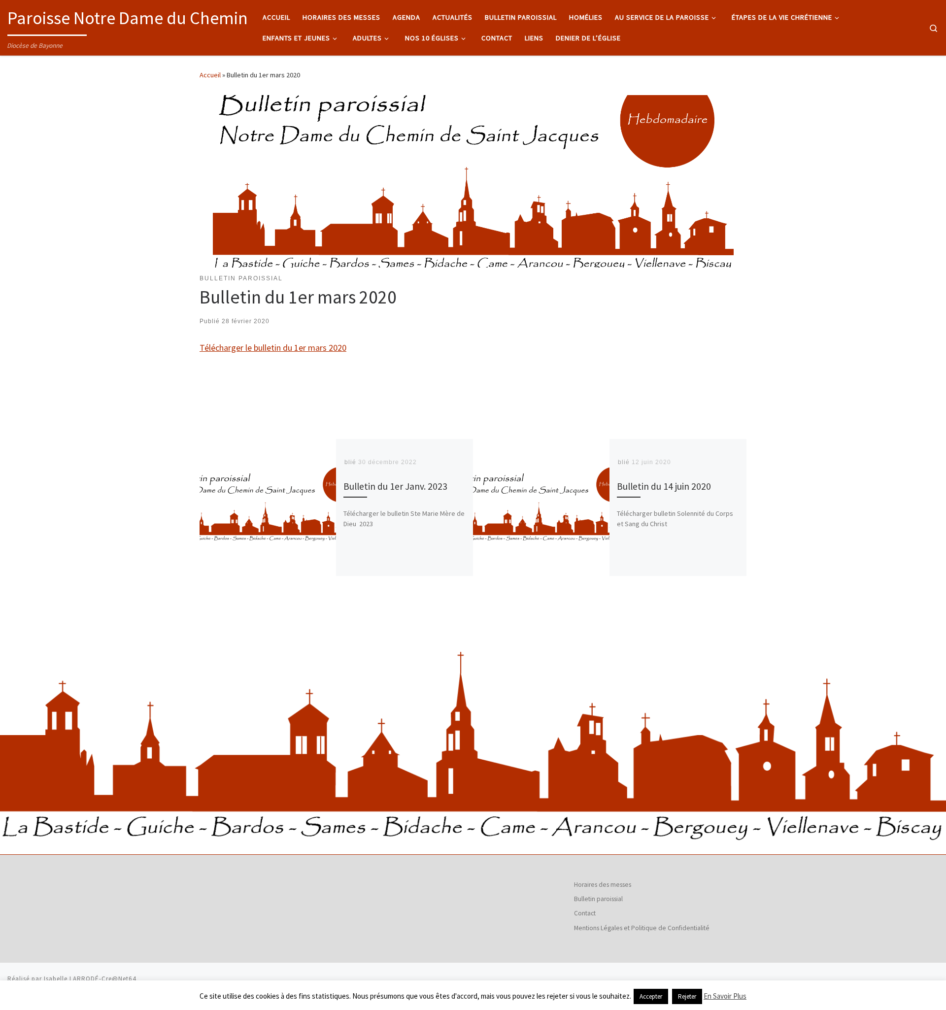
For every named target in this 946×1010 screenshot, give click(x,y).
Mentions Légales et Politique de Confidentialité (642, 928)
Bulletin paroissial (598, 899)
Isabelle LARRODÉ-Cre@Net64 (90, 979)
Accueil (210, 74)
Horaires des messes (602, 884)
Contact (585, 913)
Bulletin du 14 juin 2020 (664, 486)
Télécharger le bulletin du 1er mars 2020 (273, 347)
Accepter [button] (651, 996)
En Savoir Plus (725, 996)
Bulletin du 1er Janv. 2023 (395, 486)
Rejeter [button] (687, 996)
